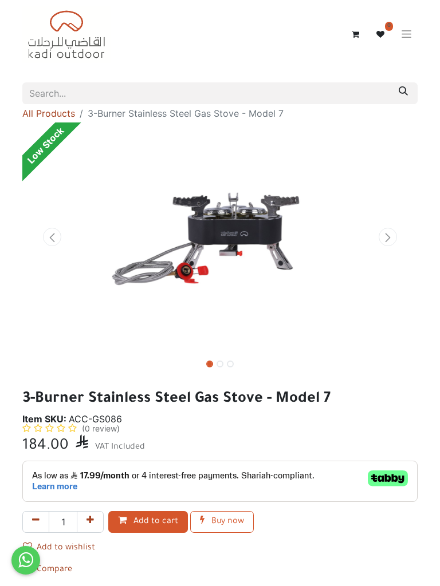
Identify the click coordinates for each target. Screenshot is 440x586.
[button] (52, 237)
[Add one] (90, 522)
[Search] (403, 93)
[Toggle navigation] (406, 34)
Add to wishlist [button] (66, 548)
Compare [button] (54, 570)
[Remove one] (35, 522)
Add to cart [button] (154, 521)
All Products (48, 113)
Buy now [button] (226, 521)
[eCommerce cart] (355, 34)
